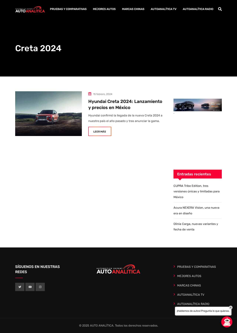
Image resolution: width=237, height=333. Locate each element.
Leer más (99, 131)
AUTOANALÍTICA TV (163, 9)
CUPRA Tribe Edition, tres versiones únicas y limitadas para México (196, 191)
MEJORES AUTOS (104, 9)
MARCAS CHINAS (133, 9)
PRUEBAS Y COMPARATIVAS (68, 9)
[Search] (220, 9)
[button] (226, 321)
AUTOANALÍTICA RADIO (198, 9)
